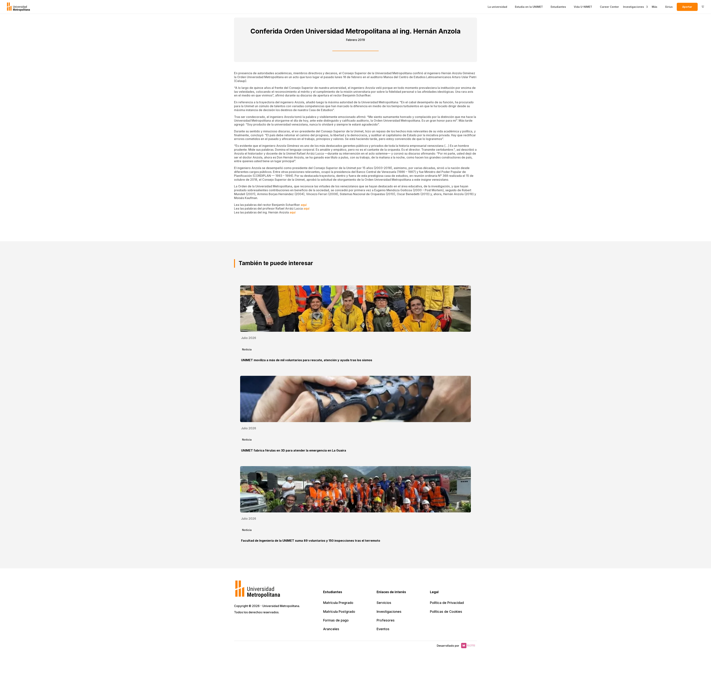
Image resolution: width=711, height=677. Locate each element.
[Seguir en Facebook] (245, 623)
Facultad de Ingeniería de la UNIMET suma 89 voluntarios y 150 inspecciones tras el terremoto (310, 540)
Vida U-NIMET (583, 7)
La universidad (497, 7)
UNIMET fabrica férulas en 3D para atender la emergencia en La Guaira (293, 450)
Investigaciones (633, 7)
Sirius (669, 7)
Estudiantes (558, 7)
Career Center (609, 7)
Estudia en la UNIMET (529, 7)
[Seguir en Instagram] (270, 623)
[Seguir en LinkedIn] (253, 623)
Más (654, 7)
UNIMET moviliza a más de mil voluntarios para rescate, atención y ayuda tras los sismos (306, 360)
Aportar (687, 6)
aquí (304, 205)
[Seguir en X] (237, 623)
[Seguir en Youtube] (261, 623)
